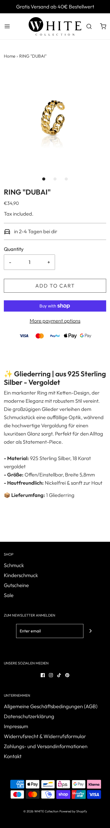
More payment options (55, 320)
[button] (55, 118)
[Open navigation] (7, 26)
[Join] (90, 631)
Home (9, 56)
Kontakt (12, 756)
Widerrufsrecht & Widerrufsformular (45, 736)
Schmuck (14, 565)
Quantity (14, 249)
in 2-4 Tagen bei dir (35, 231)
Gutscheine (16, 585)
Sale (9, 595)
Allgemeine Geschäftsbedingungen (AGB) (50, 706)
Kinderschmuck (21, 575)
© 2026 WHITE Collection (41, 811)
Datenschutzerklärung (29, 716)
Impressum (16, 726)
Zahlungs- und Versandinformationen (45, 746)
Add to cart (55, 285)
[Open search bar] (89, 26)
